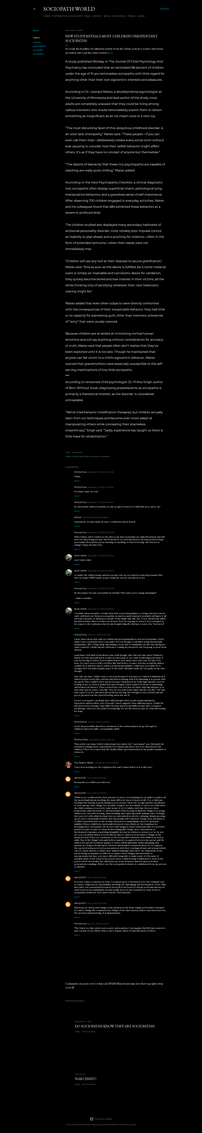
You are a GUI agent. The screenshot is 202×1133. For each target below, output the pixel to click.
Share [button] (36, 30)
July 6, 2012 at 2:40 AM (97, 903)
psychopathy (39, 46)
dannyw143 (80, 777)
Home (47, 16)
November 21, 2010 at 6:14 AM (101, 740)
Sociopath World (69, 8)
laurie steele (80, 555)
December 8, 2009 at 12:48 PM (95, 517)
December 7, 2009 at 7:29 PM (100, 502)
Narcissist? (86, 1078)
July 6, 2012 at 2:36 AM (96, 877)
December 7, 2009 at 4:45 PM (100, 487)
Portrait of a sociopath (67, 16)
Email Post (77, 452)
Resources (119, 16)
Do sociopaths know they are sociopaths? (115, 1026)
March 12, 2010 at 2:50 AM (99, 635)
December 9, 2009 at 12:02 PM (101, 532)
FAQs (87, 16)
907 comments (88, 1031)
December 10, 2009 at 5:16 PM (101, 609)
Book (107, 16)
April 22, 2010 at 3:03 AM (99, 722)
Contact (97, 16)
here (110, 52)
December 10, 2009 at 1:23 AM (101, 555)
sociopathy (38, 54)
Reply (77, 481)
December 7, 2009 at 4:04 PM (101, 472)
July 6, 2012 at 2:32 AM (96, 778)
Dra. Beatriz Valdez (84, 762)
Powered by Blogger (103, 1119)
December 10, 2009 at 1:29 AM (101, 571)
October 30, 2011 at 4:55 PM (106, 763)
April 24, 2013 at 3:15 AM (98, 924)
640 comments (88, 1084)
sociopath (38, 50)
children (37, 42)
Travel (132, 16)
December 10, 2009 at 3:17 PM (101, 588)
